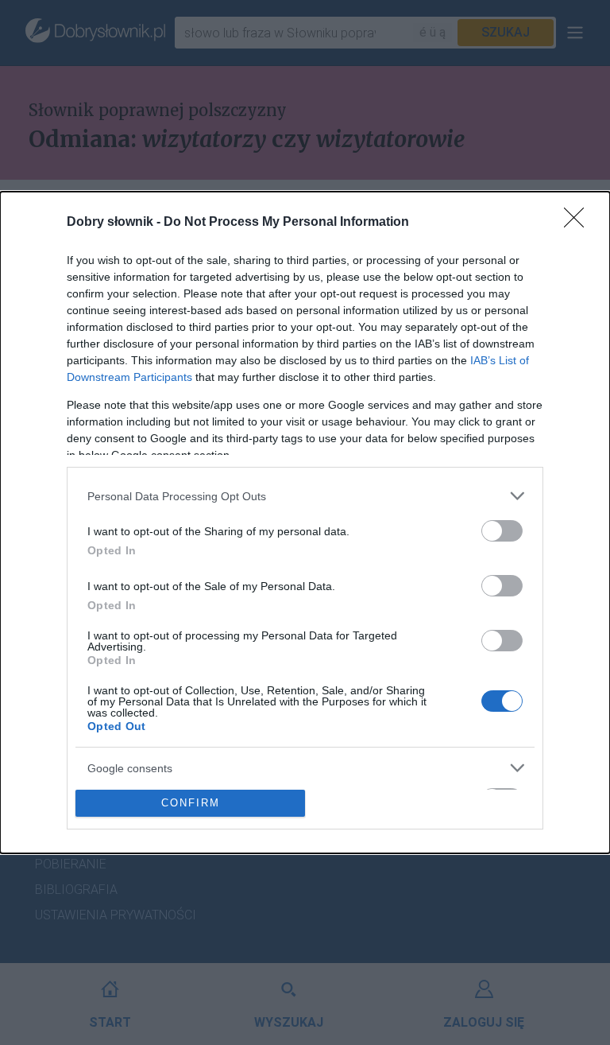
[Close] (579, 223)
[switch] (502, 531)
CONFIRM (190, 803)
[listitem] (305, 496)
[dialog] (305, 522)
